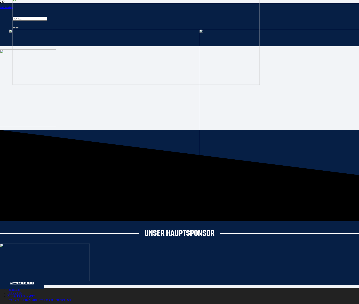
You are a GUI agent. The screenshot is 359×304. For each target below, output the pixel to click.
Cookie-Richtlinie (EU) (21, 296)
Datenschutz (14, 293)
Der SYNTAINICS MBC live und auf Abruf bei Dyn (39, 299)
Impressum (13, 289)
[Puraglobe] (45, 280)
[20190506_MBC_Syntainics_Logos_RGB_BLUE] (104, 206)
